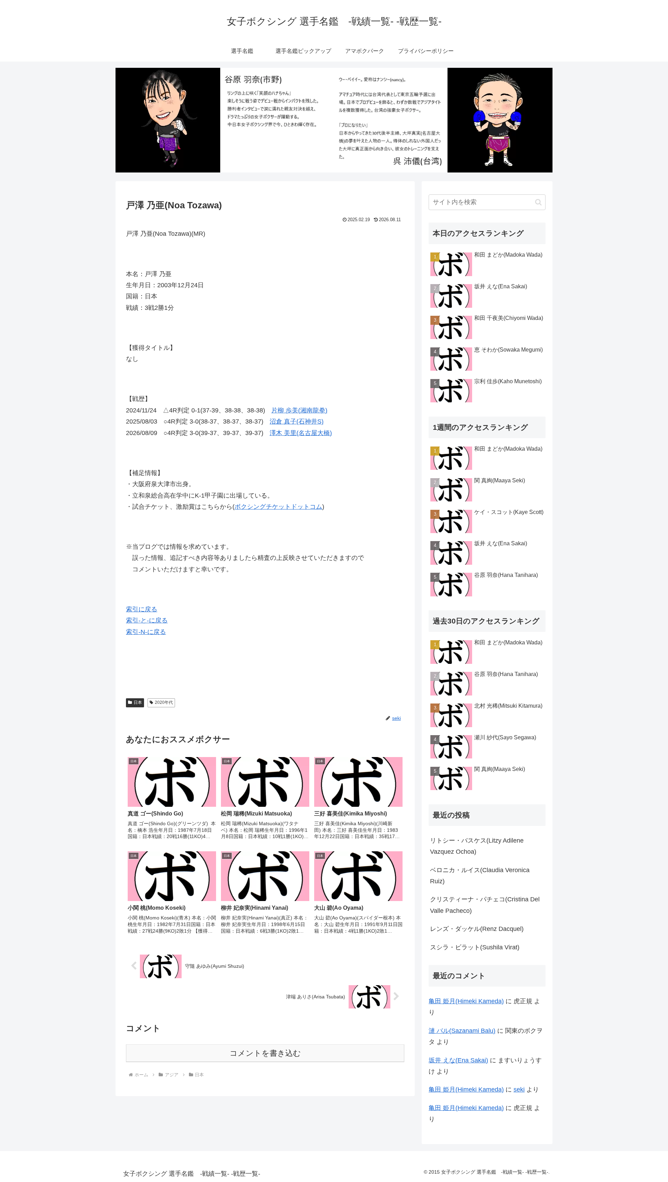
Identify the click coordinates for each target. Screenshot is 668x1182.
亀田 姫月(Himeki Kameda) (466, 1001)
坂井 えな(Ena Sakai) (458, 1060)
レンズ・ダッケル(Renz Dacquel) (477, 928)
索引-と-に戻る (147, 620)
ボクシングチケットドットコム (278, 506)
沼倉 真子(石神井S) (297, 421)
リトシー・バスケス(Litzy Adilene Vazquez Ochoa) (477, 846)
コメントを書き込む (265, 1053)
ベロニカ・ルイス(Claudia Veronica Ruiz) (480, 876)
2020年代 (164, 702)
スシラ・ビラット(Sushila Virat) (474, 947)
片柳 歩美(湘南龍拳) (299, 410)
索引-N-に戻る (146, 631)
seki (519, 1089)
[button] (538, 202)
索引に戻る (141, 609)
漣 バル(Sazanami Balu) (462, 1030)
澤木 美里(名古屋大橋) (301, 432)
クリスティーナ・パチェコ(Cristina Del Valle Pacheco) (485, 905)
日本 (138, 702)
